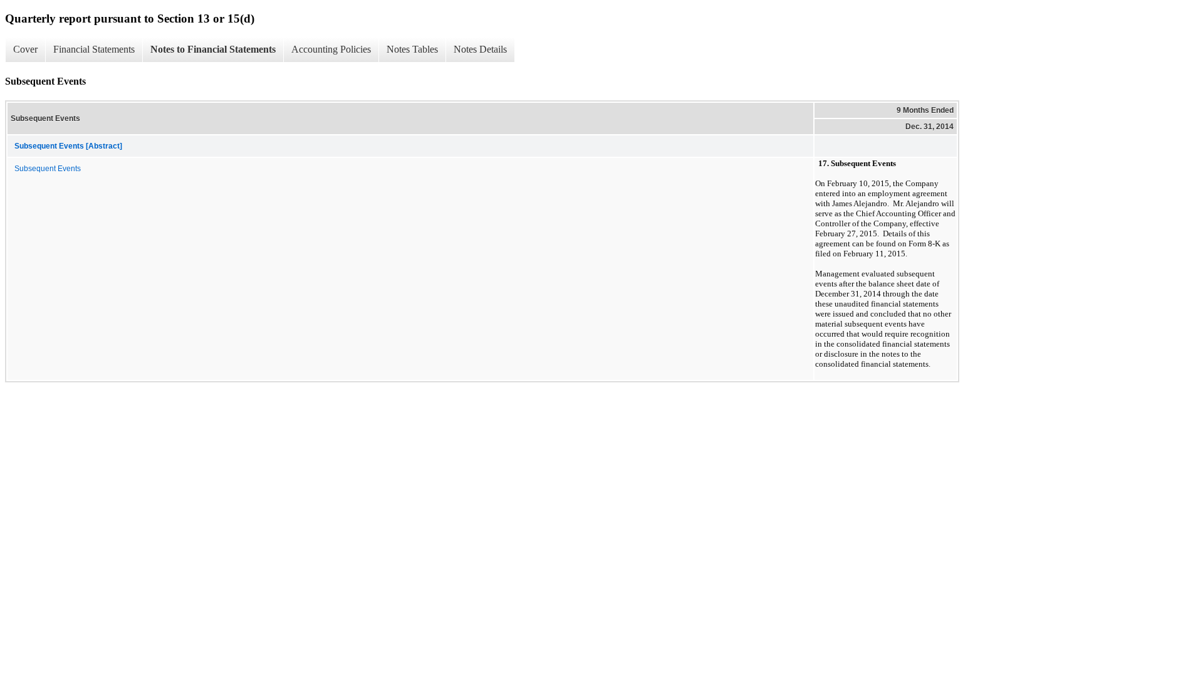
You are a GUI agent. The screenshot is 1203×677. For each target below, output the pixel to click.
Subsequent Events (47, 168)
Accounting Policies (331, 49)
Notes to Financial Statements (213, 49)
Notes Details (480, 49)
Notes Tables (412, 49)
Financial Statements (94, 49)
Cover (25, 49)
